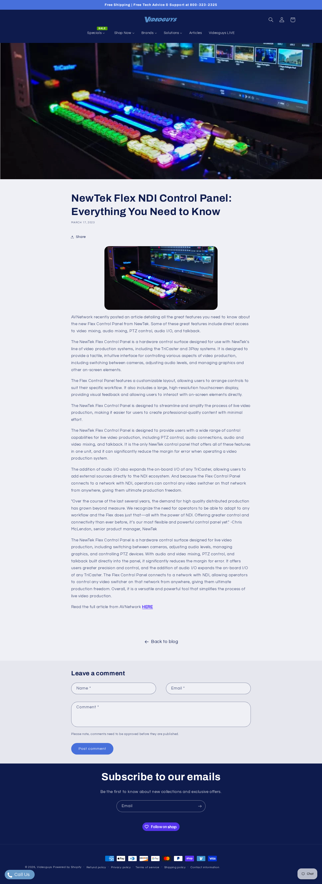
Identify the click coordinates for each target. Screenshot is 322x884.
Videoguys (44, 867)
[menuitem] (97, 33)
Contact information (204, 867)
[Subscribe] (199, 806)
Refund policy (96, 867)
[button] (270, 19)
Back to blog (164, 641)
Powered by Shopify (67, 867)
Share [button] (81, 237)
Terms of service (147, 867)
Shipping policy (175, 867)
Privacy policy (121, 867)
